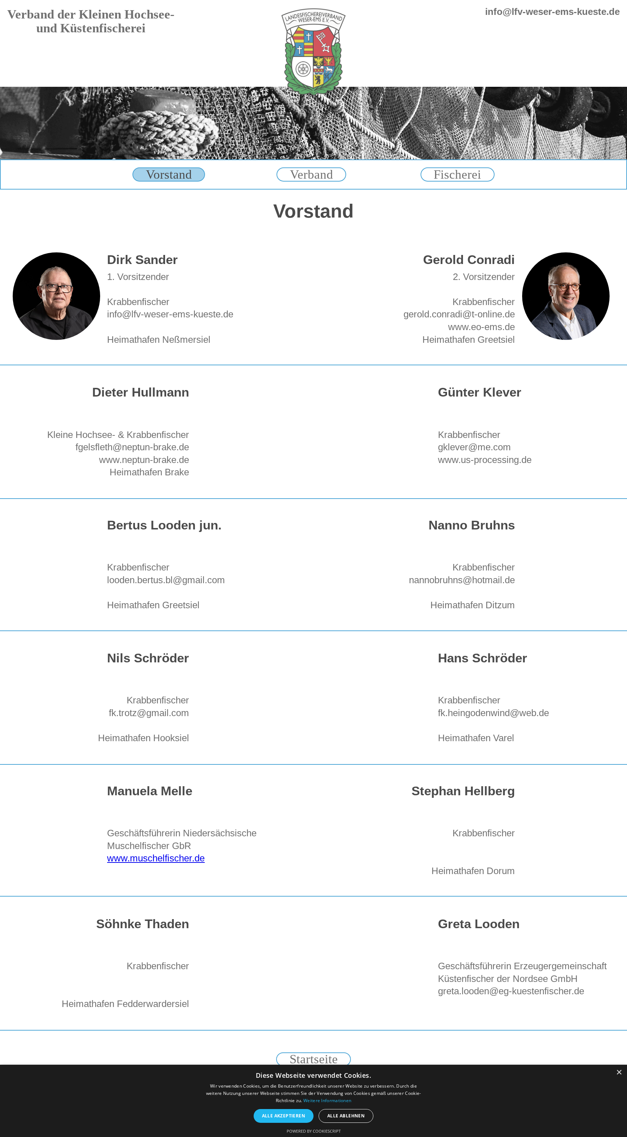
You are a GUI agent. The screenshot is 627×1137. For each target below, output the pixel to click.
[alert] (313, 1101)
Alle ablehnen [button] (346, 1116)
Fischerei (457, 174)
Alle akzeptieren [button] (283, 1116)
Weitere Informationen (327, 1100)
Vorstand (169, 174)
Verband (311, 174)
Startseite (314, 1059)
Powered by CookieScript (314, 1131)
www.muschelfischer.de (156, 858)
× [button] (619, 1072)
